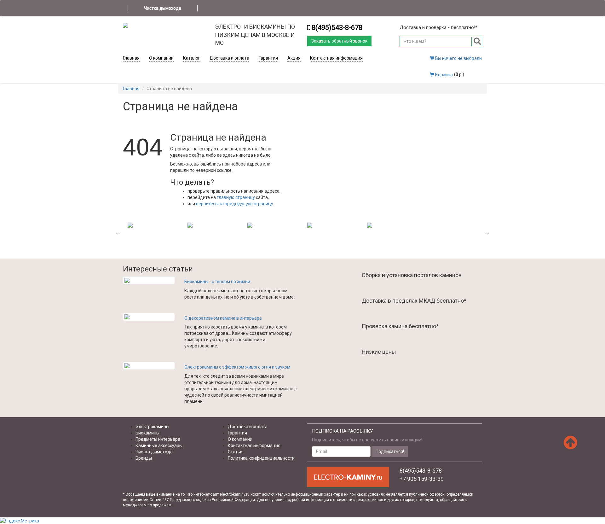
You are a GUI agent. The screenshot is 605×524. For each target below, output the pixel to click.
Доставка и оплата (229, 58)
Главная (131, 58)
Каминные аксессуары (158, 445)
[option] (153, 225)
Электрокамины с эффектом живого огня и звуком (237, 367)
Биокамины (147, 432)
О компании (161, 58)
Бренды (143, 458)
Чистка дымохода (162, 8)
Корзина (443, 74)
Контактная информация (336, 58)
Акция (294, 58)
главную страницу (236, 197)
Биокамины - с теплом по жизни (217, 281)
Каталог (191, 58)
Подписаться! (390, 451)
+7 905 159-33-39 (422, 478)
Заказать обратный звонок (339, 41)
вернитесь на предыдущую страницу (234, 203)
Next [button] (487, 233)
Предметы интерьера (157, 439)
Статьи (235, 451)
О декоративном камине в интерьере (223, 318)
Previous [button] (118, 233)
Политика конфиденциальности (261, 458)
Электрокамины (152, 426)
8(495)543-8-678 (337, 28)
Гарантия (268, 58)
